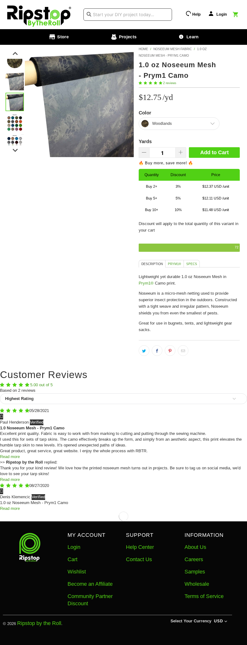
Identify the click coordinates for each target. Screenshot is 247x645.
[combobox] (128, 14)
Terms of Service (204, 596)
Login (74, 547)
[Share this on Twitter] (144, 350)
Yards (145, 141)
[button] (150, 83)
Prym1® (146, 283)
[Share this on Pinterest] (170, 350)
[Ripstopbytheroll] (39, 14)
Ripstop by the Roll (39, 623)
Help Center (140, 547)
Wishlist (77, 572)
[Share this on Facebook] (157, 350)
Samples (195, 572)
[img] (14, 410)
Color (145, 112)
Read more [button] (10, 456)
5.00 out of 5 (41, 385)
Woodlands (162, 123)
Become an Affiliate (90, 584)
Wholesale (197, 584)
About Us (195, 547)
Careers (194, 559)
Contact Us (139, 559)
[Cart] (236, 15)
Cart (72, 559)
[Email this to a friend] (183, 350)
